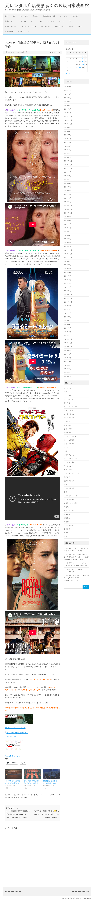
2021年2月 (67, 331)
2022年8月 (67, 265)
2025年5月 (67, 142)
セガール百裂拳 (69, 440)
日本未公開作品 (69, 488)
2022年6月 (67, 272)
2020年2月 (67, 376)
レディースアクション (29, 26)
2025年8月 (67, 131)
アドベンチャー (69, 399)
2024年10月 (68, 168)
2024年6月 (67, 183)
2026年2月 (67, 109)
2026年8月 (67, 86)
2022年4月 (67, 280)
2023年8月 (67, 220)
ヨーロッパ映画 (69, 462)
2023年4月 (67, 235)
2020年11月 (68, 343)
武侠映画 (67, 514)
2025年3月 (67, 150)
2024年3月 (67, 194)
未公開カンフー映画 (70, 503)
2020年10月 (68, 346)
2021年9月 (67, 305)
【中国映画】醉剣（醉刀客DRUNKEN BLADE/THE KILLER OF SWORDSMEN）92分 (76, 578)
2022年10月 (68, 257)
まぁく (13, 52)
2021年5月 (67, 320)
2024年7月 (67, 179)
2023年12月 (68, 205)
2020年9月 (67, 350)
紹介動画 (67, 518)
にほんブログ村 (10, 736)
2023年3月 (67, 239)
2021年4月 (67, 324)
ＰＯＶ (80, 26)
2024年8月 (67, 176)
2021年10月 (68, 302)
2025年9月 (67, 127)
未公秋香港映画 (69, 499)
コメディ (61, 21)
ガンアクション (69, 418)
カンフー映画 (24, 16)
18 (70, 64)
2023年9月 (67, 216)
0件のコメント (55, 52)
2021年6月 (67, 317)
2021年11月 (68, 298)
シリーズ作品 (68, 432)
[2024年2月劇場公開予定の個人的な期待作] (32, 774)
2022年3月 (67, 283)
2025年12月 (68, 116)
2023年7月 (67, 224)
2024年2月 (67, 198)
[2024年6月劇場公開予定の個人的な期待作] (51, 774)
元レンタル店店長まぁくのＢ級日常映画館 (47, 5)
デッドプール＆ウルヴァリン (30, 794)
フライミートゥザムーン (49, 794)
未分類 (66, 507)
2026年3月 (67, 105)
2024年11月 (68, 164)
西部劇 (71, 26)
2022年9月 (67, 261)
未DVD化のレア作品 (49, 16)
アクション (22, 21)
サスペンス (50, 21)
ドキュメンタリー (70, 444)
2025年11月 (68, 120)
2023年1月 (67, 246)
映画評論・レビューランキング (15, 728)
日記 (6, 16)
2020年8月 (67, 354)
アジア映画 (74, 16)
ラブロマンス (68, 466)
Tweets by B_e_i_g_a (12, 756)
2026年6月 (67, 94)
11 (70, 62)
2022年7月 (67, 268)
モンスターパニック (24, 31)
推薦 (13, 16)
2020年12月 (68, 339)
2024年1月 (67, 202)
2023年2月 (67, 242)
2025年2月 (67, 153)
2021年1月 (67, 335)
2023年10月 (68, 213)
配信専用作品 (9, 31)
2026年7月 (67, 90)
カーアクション (69, 414)
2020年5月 (67, 365)
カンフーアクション (70, 406)
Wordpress (87, 898)
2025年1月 (67, 157)
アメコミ (67, 403)
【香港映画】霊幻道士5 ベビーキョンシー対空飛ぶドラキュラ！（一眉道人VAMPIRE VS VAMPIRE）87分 (76, 557)
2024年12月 (68, 161)
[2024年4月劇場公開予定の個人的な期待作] (13, 774)
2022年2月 (67, 287)
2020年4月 (67, 369)
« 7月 (68, 73)
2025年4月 (67, 146)
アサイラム (68, 392)
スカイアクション (70, 436)
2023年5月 (67, 231)
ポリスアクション (10, 26)
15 (83, 62)
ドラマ (70, 21)
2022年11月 (68, 254)
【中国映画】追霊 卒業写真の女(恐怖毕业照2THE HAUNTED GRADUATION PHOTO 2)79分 (18, 814)
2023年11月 (68, 209)
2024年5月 (67, 187)
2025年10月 (68, 124)
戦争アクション (45, 26)
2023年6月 (67, 228)
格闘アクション (10, 21)
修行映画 (67, 477)
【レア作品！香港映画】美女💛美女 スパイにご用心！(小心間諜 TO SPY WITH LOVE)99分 (46, 814)
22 (83, 64)
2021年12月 (68, 294)
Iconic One (65, 898)
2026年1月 (67, 112)
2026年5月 (67, 98)
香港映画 (35, 16)
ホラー (33, 21)
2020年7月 (67, 357)
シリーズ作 (63, 16)
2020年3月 (67, 372)
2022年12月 (68, 250)
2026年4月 (67, 101)
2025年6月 (67, 138)
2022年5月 (67, 276)
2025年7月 (67, 135)
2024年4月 (67, 190)
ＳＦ (41, 21)
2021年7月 (67, 313)
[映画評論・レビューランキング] (19, 725)
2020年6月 (67, 361)
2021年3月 (67, 328)
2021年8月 (67, 309)
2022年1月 (67, 291)
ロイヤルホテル (21, 797)
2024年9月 (67, 172)
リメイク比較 (68, 469)
